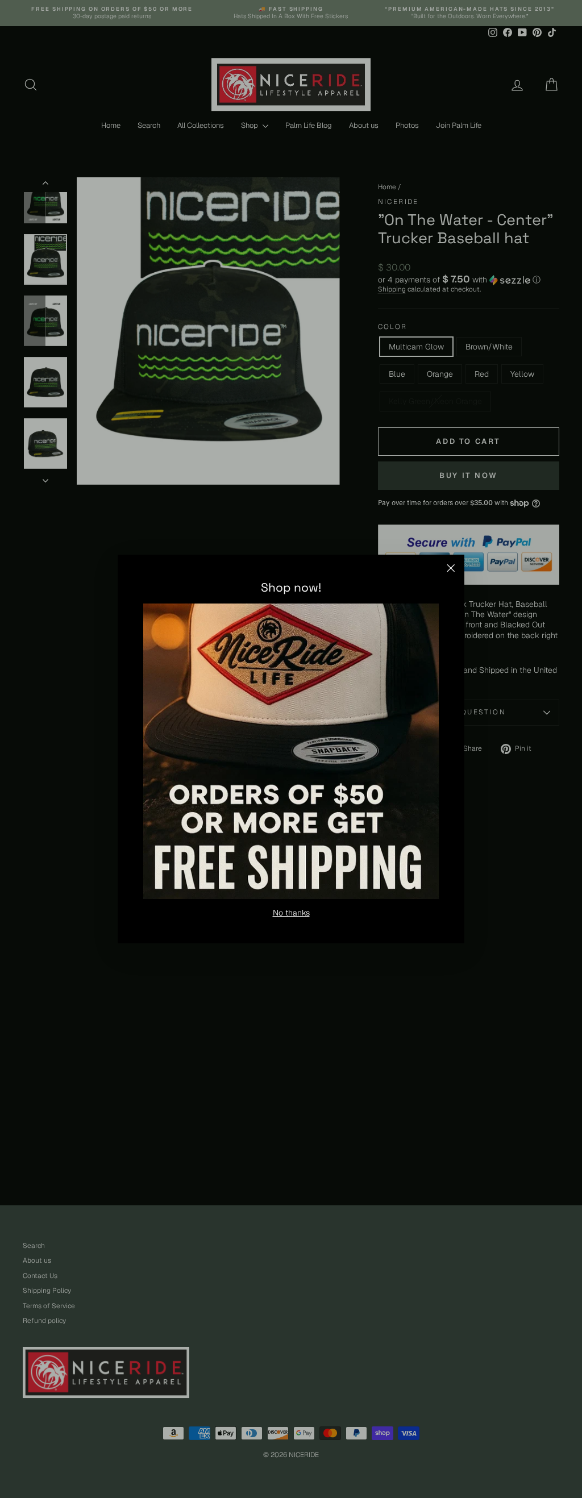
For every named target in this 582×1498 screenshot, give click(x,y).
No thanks (291, 913)
